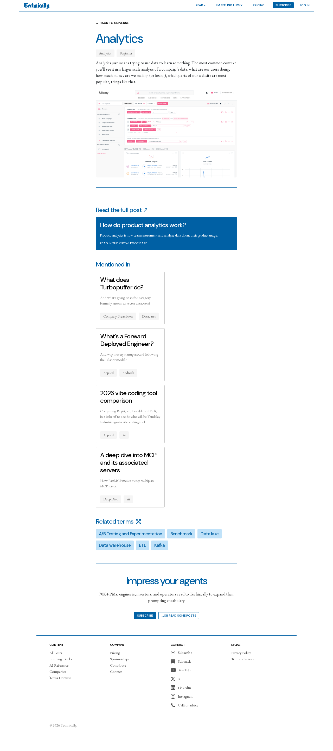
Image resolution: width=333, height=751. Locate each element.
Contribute (118, 665)
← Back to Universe (112, 23)
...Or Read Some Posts (179, 615)
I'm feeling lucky (229, 5)
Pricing (259, 5)
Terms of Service (242, 658)
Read (199, 5)
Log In (305, 5)
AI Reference (58, 665)
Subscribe (283, 5)
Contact (116, 671)
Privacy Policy (241, 652)
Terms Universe (60, 677)
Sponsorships (120, 658)
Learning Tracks (60, 658)
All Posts (55, 652)
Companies (57, 671)
